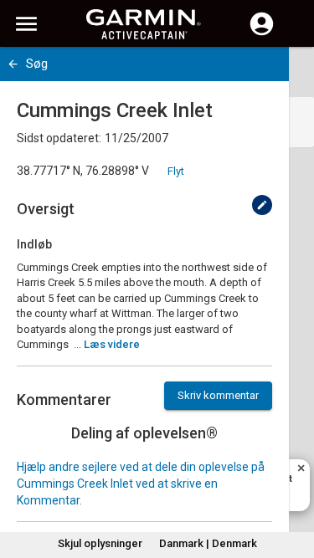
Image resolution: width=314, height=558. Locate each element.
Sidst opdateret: (59, 138)
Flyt (175, 171)
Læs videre (112, 344)
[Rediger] (262, 205)
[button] (293, 481)
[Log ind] (261, 33)
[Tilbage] (13, 64)
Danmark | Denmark (208, 543)
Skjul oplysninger (100, 543)
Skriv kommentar (218, 395)
